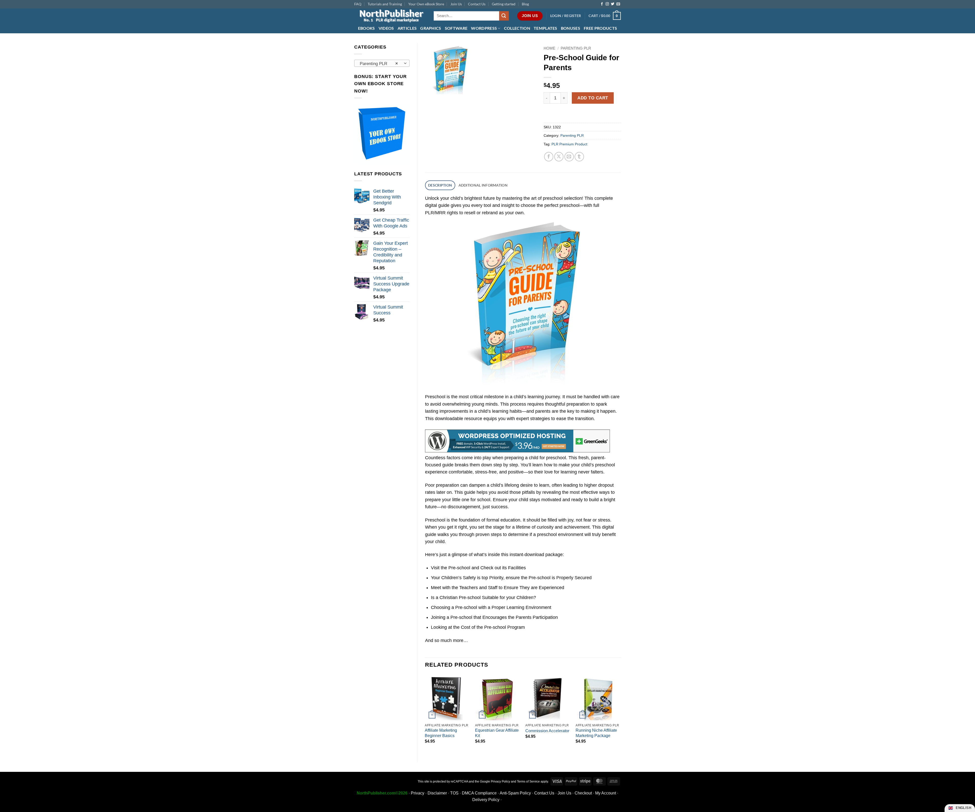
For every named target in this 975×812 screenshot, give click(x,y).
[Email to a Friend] (569, 156)
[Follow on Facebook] (602, 4)
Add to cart (592, 97)
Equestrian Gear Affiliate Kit (497, 733)
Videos (386, 28)
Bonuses (570, 28)
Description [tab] (440, 185)
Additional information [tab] (483, 185)
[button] (565, 15)
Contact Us (476, 4)
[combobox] (382, 63)
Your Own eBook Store (426, 4)
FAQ (357, 4)
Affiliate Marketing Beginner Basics (441, 733)
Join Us (456, 4)
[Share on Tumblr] (579, 156)
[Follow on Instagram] (607, 4)
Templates (545, 28)
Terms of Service (528, 781)
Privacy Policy (500, 781)
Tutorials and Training (385, 4)
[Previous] (425, 714)
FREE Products (600, 28)
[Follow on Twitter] (612, 4)
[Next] (620, 714)
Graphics (430, 28)
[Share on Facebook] (549, 156)
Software (456, 28)
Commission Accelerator (547, 731)
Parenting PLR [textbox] (379, 63)
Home (549, 48)
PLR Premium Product (569, 144)
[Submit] (504, 16)
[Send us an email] (618, 4)
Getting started (503, 4)
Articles (407, 28)
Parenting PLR (576, 48)
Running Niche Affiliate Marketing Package (596, 733)
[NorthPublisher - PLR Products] (390, 15)
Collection (517, 28)
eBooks (366, 28)
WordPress (484, 28)
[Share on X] (559, 156)
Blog (525, 4)
